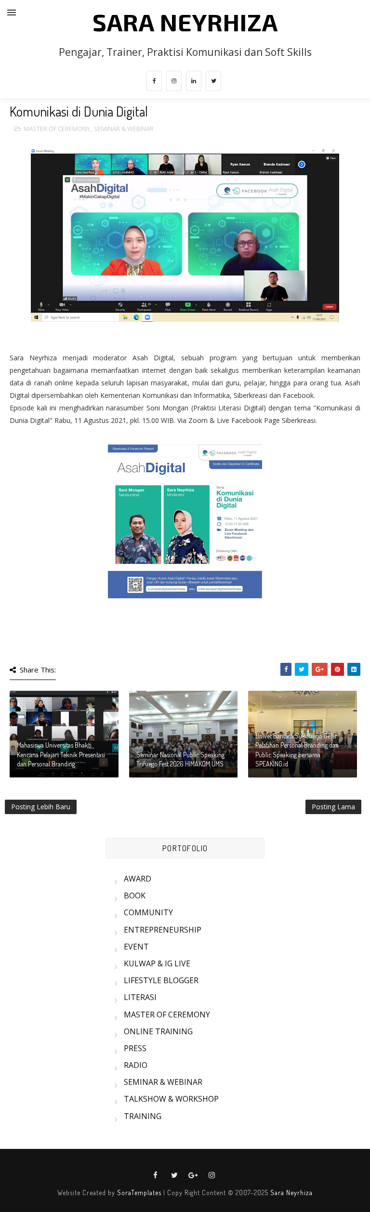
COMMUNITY (148, 912)
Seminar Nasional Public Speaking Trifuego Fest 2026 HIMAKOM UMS (180, 759)
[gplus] (193, 1175)
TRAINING (142, 1116)
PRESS (135, 1048)
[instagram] (174, 81)
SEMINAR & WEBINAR (124, 128)
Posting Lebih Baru (40, 806)
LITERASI (140, 997)
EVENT (136, 946)
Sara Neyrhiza (291, 1192)
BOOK (134, 895)
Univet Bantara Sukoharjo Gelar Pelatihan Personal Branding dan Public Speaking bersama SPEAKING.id (297, 750)
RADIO (135, 1065)
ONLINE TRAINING (158, 1031)
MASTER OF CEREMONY (57, 128)
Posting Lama (333, 806)
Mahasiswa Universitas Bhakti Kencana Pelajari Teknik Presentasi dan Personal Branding (61, 754)
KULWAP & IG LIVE (157, 963)
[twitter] (213, 81)
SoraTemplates (139, 1192)
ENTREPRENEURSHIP (162, 929)
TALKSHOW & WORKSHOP (171, 1098)
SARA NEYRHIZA (185, 21)
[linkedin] (193, 81)
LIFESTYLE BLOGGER (161, 980)
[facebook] (154, 81)
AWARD (137, 878)
